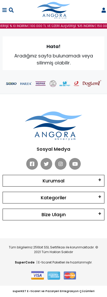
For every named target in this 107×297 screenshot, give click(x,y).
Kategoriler (53, 197)
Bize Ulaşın (54, 214)
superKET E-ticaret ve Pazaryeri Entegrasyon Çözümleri (54, 291)
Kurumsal (53, 180)
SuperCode (25, 262)
